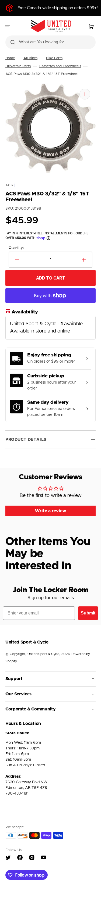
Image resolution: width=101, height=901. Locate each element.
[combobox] (50, 42)
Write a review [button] (50, 511)
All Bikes (30, 58)
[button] (7, 26)
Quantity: (16, 247)
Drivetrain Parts (18, 66)
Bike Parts (54, 58)
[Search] (12, 42)
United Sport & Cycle (43, 654)
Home (10, 58)
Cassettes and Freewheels (60, 66)
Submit (88, 613)
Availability (25, 312)
